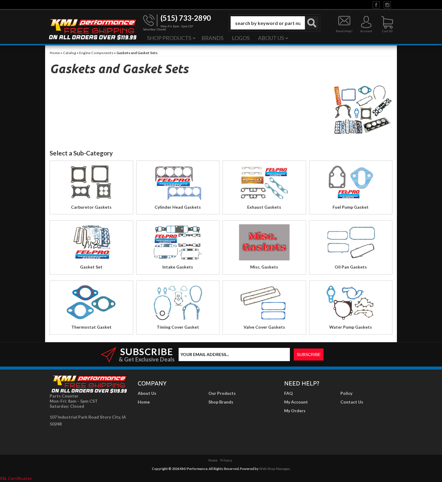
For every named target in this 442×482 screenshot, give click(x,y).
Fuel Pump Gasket (351, 207)
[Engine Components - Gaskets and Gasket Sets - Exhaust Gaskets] (264, 184)
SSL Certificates (16, 478)
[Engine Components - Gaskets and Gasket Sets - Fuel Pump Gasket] (351, 184)
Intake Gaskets (177, 266)
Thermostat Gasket (91, 327)
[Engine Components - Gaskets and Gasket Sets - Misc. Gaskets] (264, 244)
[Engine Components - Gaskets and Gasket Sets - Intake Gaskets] (178, 244)
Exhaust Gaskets (264, 207)
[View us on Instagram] (387, 4)
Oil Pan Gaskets (351, 266)
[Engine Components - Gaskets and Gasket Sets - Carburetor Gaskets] (91, 184)
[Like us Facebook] (376, 4)
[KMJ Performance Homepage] (92, 29)
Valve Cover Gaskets (264, 327)
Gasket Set (91, 266)
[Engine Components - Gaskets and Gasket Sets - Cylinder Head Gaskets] (178, 184)
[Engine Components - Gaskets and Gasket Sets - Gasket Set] (91, 244)
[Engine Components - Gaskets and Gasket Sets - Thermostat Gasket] (91, 304)
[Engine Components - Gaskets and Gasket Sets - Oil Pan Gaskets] (351, 244)
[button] (274, 22)
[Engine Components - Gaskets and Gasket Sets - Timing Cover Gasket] (178, 304)
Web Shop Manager (274, 469)
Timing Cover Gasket (178, 327)
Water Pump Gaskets (350, 327)
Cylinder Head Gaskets (178, 207)
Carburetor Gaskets (91, 207)
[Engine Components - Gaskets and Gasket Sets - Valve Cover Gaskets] (264, 304)
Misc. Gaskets (264, 266)
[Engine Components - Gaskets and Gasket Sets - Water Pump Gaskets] (351, 304)
